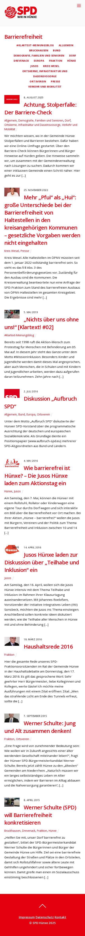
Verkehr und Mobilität (45, 86)
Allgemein (66, 45)
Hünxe (71, 60)
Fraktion (55, 60)
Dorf (72, 55)
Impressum (27, 917)
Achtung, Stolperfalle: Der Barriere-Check (40, 108)
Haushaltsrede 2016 (48, 646)
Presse (55, 81)
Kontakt (60, 917)
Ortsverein (38, 81)
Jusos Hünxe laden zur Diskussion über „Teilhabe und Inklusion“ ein (41, 562)
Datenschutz (45, 917)
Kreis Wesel (51, 66)
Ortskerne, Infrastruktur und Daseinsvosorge (32, 125)
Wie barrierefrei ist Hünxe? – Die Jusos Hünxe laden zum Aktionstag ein (37, 475)
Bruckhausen (38, 50)
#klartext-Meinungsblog (35, 45)
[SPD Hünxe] (23, 21)
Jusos (34, 66)
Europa (39, 60)
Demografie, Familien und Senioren (39, 55)
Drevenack (21, 60)
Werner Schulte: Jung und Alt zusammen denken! (40, 726)
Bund (56, 50)
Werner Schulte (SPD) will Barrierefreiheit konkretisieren (40, 815)
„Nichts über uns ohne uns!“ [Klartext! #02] (41, 323)
